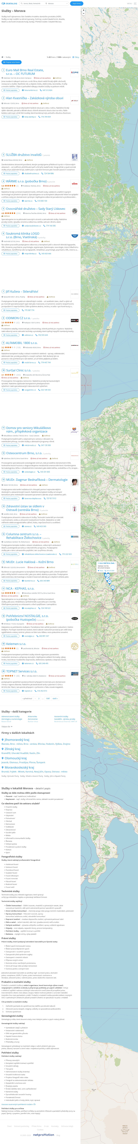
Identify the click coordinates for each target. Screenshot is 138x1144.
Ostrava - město (59, 771)
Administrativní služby (10, 716)
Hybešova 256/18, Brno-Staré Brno (15, 458)
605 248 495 (43, 663)
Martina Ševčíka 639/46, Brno (35, 213)
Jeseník (5, 762)
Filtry (77, 57)
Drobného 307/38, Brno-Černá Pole (37, 375)
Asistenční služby (61, 716)
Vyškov (58, 743)
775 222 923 (67, 554)
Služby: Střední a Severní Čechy (31, 776)
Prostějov (23, 762)
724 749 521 (46, 608)
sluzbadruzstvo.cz (32, 173)
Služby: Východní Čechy (10, 776)
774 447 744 (46, 362)
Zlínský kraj (12, 749)
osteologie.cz (30, 472)
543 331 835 (45, 472)
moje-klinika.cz (30, 253)
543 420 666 (46, 253)
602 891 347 (44, 636)
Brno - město (16, 743)
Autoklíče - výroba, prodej (64, 719)
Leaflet (121, 7)
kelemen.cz (29, 663)
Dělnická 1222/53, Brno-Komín (14, 567)
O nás (46, 1126)
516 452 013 (42, 691)
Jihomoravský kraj (17, 740)
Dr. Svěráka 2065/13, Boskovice (35, 676)
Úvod (9, 1126)
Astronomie (33, 719)
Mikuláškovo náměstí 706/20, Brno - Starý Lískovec (21, 436)
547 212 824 (47, 90)
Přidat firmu (37, 1126)
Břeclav (41, 743)
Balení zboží (6, 721)
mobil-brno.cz (30, 362)
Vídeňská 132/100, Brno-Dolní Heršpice (17, 78)
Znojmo (66, 743)
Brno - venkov (30, 743)
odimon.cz (29, 335)
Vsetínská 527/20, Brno (11, 241)
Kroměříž (6, 753)
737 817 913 (51, 498)
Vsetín (32, 753)
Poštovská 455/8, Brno (33, 347)
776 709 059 (46, 117)
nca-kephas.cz (30, 608)
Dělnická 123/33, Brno (11, 103)
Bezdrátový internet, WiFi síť (65, 721)
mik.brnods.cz (30, 445)
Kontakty (55, 1126)
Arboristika (32, 716)
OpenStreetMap (130, 7)
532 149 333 (46, 390)
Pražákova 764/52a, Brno (32, 186)
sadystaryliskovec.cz (33, 226)
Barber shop (33, 721)
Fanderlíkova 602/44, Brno (12, 160)
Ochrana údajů (67, 1126)
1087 (48, 698)
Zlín (38, 753)
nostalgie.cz (29, 636)
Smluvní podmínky (21, 1126)
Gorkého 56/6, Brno (10, 514)
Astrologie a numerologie (12, 719)
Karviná (29, 771)
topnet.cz (28, 691)
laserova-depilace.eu (33, 498)
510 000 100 (42, 201)
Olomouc (13, 762)
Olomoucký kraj (16, 758)
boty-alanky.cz (30, 117)
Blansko (5, 743)
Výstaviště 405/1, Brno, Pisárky (14, 297)
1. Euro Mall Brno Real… (106, 563)
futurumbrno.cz (31, 90)
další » (55, 698)
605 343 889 (45, 581)
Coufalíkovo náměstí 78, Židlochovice (16, 542)
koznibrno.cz (30, 581)
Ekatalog (11, 3)
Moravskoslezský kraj (19, 767)
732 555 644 (43, 335)
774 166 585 (51, 226)
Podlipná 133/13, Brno (32, 323)
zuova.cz (28, 526)
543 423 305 (41, 526)
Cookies (40, 1130)
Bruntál (5, 771)
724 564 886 (49, 173)
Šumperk (40, 762)
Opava (47, 771)
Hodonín (50, 743)
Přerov (32, 762)
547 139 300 (46, 445)
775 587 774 (29, 310)
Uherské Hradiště (19, 753)
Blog (58, 1135)
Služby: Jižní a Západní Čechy (55, 776)
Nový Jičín (38, 771)
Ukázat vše (6, 726)
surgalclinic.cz (30, 390)
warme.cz (28, 201)
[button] (108, 576)
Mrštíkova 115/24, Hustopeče (13, 624)
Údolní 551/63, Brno (10, 485)
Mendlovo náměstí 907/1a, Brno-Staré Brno (39, 593)
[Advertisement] (40, 40)
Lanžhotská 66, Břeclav (31, 648)
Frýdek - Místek (17, 771)
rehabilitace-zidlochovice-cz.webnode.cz (41, 554)
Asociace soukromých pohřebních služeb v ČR (18, 1104)
